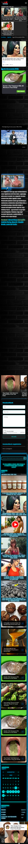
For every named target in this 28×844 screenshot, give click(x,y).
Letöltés (4, 189)
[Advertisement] (14, 108)
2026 (11, 775)
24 (3, 795)
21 (13, 791)
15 (16, 788)
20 (10, 791)
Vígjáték (9, 37)
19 (8, 791)
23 (18, 791)
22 (16, 791)
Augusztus (10, 772)
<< (3, 772)
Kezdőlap (3, 37)
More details (21, 91)
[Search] (24, 458)
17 (3, 791)
